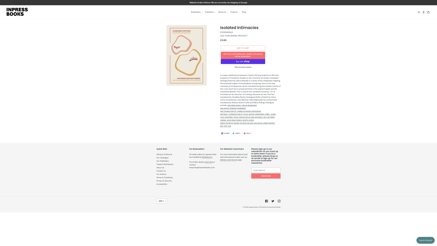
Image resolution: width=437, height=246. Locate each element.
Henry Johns (270, 114)
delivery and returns (228, 160)
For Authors (161, 174)
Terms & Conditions (164, 177)
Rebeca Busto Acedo (245, 120)
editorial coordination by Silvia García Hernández (242, 114)
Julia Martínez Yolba (229, 117)
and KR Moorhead (249, 105)
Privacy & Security (164, 181)
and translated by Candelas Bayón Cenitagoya (240, 111)
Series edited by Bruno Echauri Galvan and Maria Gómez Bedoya (247, 123)
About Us (160, 167)
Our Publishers (162, 161)
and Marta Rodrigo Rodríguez (233, 108)
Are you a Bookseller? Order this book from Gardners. (242, 55)
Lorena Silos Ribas (228, 120)
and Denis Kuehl (234, 105)
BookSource (207, 157)
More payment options (243, 67)
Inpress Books (253, 207)
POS (260, 207)
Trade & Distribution (164, 164)
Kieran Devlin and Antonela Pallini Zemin (257, 117)
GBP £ (161, 201)
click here (209, 162)
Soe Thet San (225, 126)
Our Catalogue (162, 157)
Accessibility (161, 184)
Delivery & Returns (164, 154)
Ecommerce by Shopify (273, 207)
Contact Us (161, 171)
